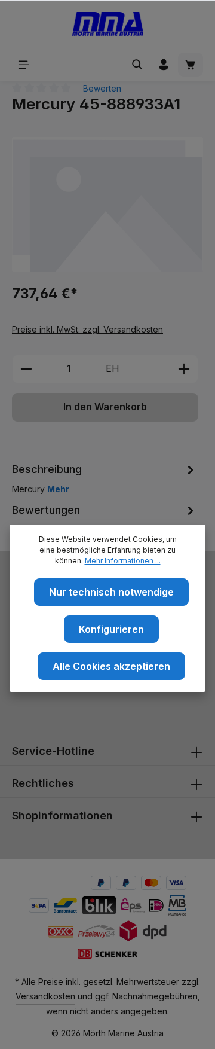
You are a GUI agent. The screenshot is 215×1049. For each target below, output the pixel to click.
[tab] (104, 478)
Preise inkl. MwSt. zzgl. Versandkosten (87, 329)
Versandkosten (45, 996)
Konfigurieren (111, 629)
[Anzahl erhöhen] (184, 369)
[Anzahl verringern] (26, 369)
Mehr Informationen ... (123, 560)
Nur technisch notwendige (111, 592)
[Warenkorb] (190, 65)
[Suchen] (137, 65)
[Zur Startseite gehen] (107, 24)
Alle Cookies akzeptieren (111, 666)
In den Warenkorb (105, 407)
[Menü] (24, 65)
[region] (107, 204)
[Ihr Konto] (164, 65)
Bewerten (102, 88)
